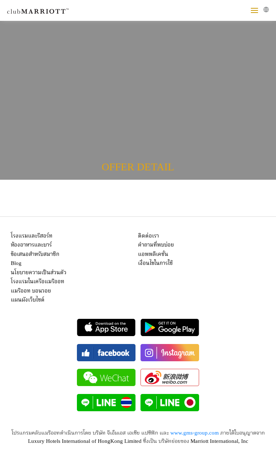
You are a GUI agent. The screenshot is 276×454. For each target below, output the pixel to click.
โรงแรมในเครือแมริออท (37, 282)
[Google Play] (170, 327)
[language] (266, 9)
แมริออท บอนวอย (31, 291)
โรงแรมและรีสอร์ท (31, 236)
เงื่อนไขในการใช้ (155, 263)
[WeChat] (106, 377)
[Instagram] (170, 352)
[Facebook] (106, 352)
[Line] (106, 402)
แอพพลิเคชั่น (153, 254)
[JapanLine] (170, 402)
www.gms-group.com (194, 433)
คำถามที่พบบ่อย (156, 245)
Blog (16, 263)
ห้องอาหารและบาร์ (31, 245)
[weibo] (170, 377)
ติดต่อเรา (148, 236)
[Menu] (254, 10)
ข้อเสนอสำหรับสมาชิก (35, 254)
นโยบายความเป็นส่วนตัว (38, 273)
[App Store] (106, 327)
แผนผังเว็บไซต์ (28, 300)
